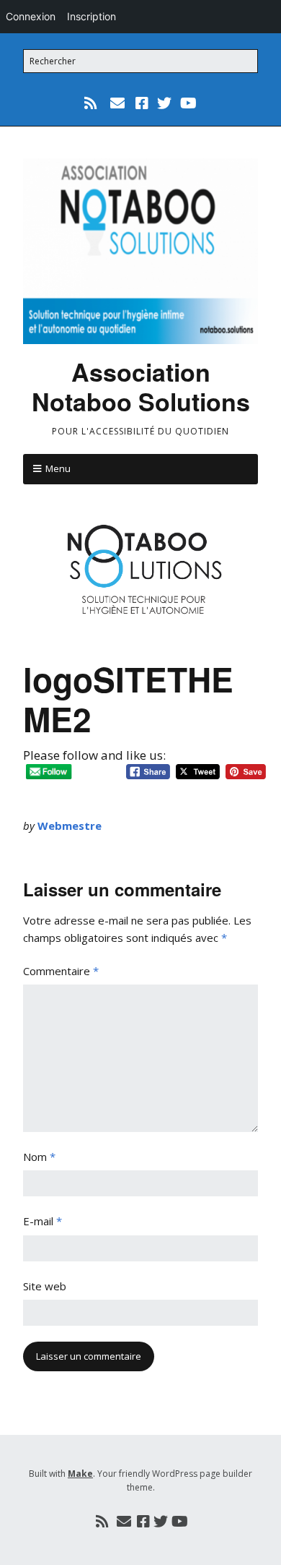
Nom (39, 1156)
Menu (58, 468)
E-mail (42, 1221)
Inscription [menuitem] (91, 16)
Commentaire (61, 971)
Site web (44, 1286)
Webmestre (69, 825)
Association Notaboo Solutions (141, 386)
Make (80, 1473)
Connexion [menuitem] (30, 16)
